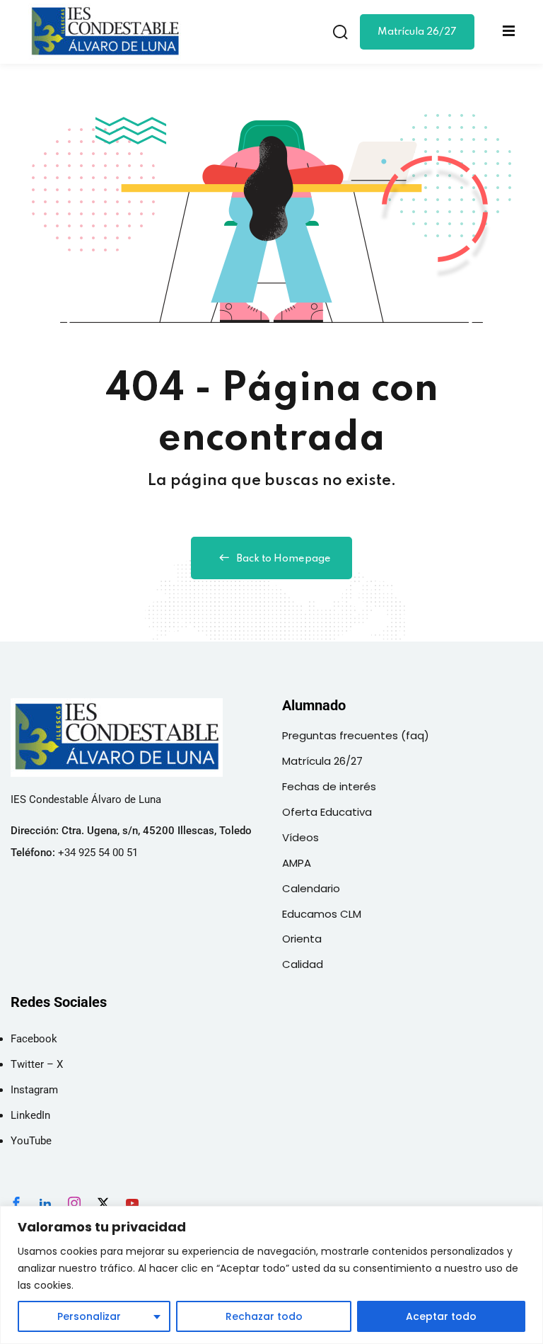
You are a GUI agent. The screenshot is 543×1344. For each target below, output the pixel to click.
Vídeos (300, 837)
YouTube (31, 1140)
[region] (271, 1275)
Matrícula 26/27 (417, 32)
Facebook (34, 1038)
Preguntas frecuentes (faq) (355, 735)
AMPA (296, 862)
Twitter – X (37, 1064)
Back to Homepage (284, 559)
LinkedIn (30, 1115)
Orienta (302, 938)
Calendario (311, 888)
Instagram (34, 1089)
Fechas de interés (329, 786)
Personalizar (89, 1316)
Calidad (302, 964)
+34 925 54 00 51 (98, 852)
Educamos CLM (321, 913)
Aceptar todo (441, 1316)
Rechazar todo (264, 1316)
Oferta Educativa (327, 811)
